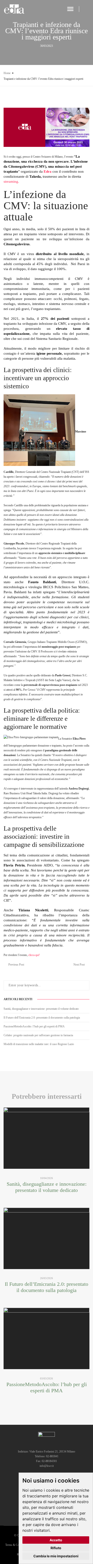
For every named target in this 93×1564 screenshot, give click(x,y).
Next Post (79, 964)
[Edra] (14, 9)
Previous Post (16, 964)
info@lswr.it (47, 1466)
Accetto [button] (56, 1540)
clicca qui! (34, 955)
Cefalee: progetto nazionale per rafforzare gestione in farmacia (38, 1035)
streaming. (11, 181)
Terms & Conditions (16, 1545)
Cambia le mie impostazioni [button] (55, 1556)
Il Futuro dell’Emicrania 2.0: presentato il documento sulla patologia (42, 1017)
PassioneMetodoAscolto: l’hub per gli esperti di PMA (34, 1026)
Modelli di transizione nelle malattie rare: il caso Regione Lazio (39, 1044)
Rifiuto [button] (56, 1548)
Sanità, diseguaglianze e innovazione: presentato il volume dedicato (41, 1008)
